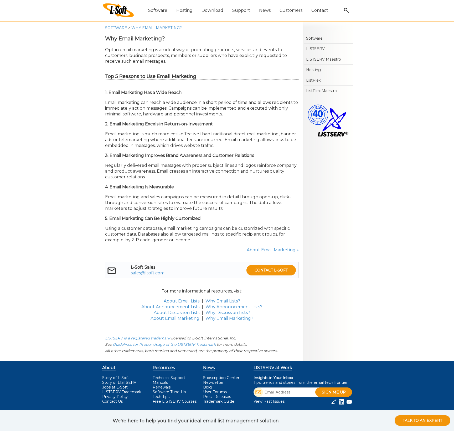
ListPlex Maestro (321, 90)
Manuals (160, 382)
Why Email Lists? (222, 301)
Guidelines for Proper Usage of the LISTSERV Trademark (164, 344)
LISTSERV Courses (175, 401)
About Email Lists (181, 301)
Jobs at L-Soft (115, 387)
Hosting (313, 69)
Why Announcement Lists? (233, 306)
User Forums (215, 392)
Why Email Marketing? (156, 27)
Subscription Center (221, 377)
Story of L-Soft (115, 377)
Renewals (162, 387)
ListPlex (313, 80)
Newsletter (213, 382)
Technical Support (169, 377)
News (209, 367)
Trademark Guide (218, 401)
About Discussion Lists (176, 312)
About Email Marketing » (273, 249)
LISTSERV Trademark (121, 392)
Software (116, 27)
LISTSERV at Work (273, 367)
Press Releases (217, 396)
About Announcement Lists (170, 306)
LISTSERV (315, 48)
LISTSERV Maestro (323, 59)
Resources (164, 367)
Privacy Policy (115, 396)
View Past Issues (269, 401)
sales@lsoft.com (147, 272)
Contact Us (112, 401)
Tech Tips (161, 396)
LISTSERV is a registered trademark (137, 338)
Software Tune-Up (169, 392)
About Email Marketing (175, 318)
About (109, 367)
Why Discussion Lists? (227, 312)
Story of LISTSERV (119, 382)
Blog (207, 387)
